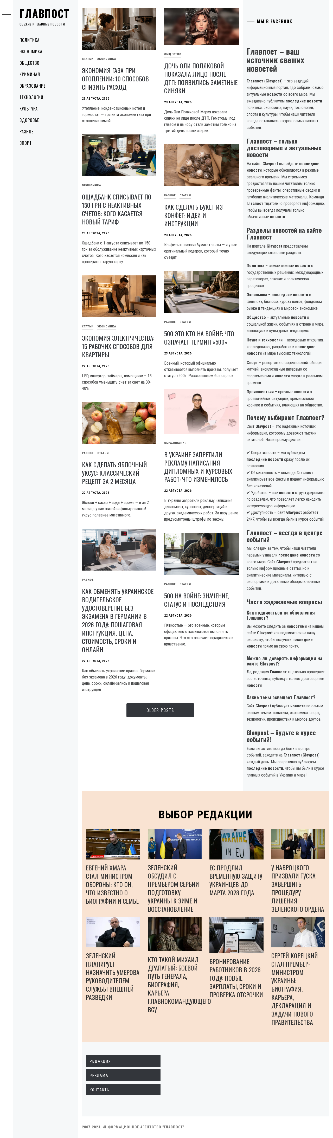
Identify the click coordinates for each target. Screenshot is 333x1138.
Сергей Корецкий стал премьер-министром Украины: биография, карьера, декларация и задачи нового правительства (294, 989)
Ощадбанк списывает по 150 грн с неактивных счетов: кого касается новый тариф (116, 209)
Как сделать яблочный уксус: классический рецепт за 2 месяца (114, 473)
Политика (30, 40)
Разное (26, 131)
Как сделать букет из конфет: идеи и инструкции (193, 215)
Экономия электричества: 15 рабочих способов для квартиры (118, 346)
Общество (30, 63)
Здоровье (29, 120)
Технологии (31, 97)
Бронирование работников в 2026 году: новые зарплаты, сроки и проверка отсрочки (236, 977)
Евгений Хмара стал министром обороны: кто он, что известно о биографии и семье (112, 884)
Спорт (26, 143)
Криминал (30, 74)
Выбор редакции (206, 814)
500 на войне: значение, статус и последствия (196, 600)
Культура (29, 109)
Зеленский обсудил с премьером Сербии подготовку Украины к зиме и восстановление (173, 888)
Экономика (31, 51)
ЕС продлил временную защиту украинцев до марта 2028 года (235, 880)
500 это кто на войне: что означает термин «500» (199, 337)
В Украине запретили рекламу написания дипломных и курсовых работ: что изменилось (198, 467)
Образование (33, 86)
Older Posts (160, 710)
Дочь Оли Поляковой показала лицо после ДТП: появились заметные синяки (201, 78)
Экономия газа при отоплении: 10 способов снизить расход (115, 79)
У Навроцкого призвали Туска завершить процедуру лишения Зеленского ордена (297, 888)
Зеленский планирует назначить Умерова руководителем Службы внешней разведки (112, 976)
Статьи (87, 59)
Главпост (44, 13)
